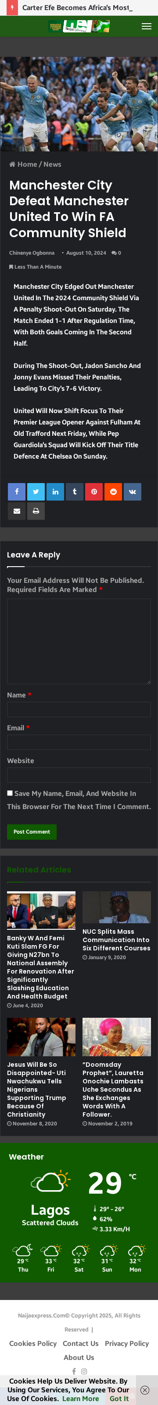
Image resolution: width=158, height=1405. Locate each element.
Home (26, 164)
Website (20, 761)
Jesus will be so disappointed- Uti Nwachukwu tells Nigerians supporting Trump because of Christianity (36, 1089)
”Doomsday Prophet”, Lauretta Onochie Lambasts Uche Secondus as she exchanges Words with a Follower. (113, 1089)
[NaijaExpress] (79, 26)
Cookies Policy (33, 1343)
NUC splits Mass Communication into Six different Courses (117, 940)
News (52, 164)
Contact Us (81, 1343)
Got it (119, 1398)
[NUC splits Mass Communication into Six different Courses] (117, 907)
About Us (79, 1357)
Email (18, 728)
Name (19, 695)
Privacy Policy (127, 1343)
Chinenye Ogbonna (31, 253)
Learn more (80, 1398)
